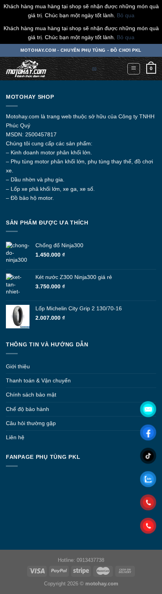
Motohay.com (22, 116)
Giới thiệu (18, 366)
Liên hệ (15, 437)
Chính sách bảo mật (31, 394)
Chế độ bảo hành (27, 409)
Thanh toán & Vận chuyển (38, 380)
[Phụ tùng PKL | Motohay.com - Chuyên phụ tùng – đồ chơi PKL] (33, 68)
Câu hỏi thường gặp (31, 423)
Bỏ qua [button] (125, 15)
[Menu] (133, 68)
